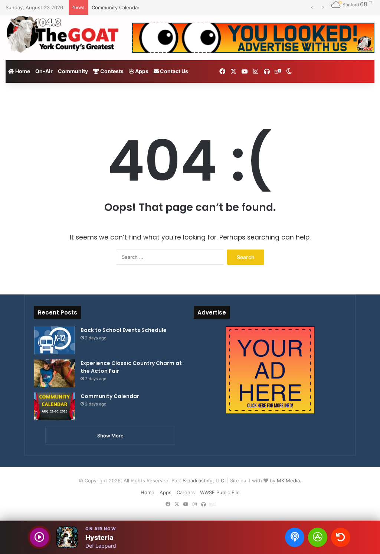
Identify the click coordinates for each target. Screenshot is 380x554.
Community (73, 71)
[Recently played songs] (340, 537)
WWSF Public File (220, 492)
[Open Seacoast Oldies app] (317, 537)
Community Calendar (116, 7)
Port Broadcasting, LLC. (198, 480)
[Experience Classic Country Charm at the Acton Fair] (54, 373)
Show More (110, 436)
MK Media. (289, 480)
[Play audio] (39, 537)
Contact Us (173, 71)
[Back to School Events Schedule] (54, 340)
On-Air (44, 71)
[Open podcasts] (294, 537)
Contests (111, 71)
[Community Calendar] (54, 406)
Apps (141, 71)
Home (22, 71)
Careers (186, 492)
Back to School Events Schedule (124, 330)
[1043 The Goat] (63, 34)
